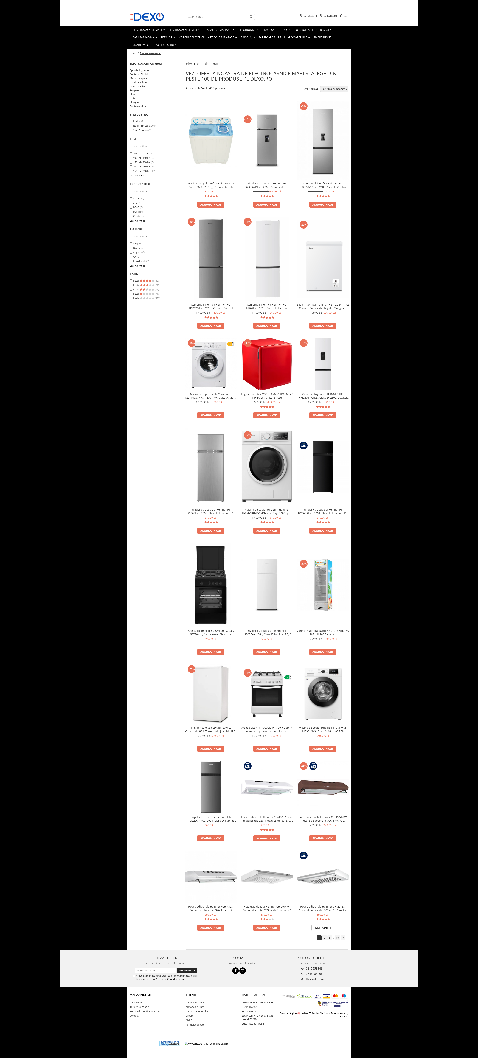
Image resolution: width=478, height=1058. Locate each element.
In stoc (137, 121)
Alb (135, 243)
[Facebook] (235, 970)
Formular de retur (196, 1024)
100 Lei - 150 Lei (141, 157)
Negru (136, 248)
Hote (132, 98)
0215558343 (314, 968)
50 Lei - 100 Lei (141, 153)
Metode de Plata (195, 1007)
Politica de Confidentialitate (170, 979)
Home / (134, 53)
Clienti (191, 995)
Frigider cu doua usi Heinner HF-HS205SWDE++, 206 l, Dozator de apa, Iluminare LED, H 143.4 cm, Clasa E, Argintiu (266, 185)
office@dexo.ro (314, 979)
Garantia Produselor (197, 1011)
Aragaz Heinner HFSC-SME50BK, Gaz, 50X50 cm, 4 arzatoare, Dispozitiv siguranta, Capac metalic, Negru (211, 632)
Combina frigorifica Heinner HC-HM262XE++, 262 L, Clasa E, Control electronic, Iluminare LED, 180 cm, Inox (211, 306)
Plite (132, 94)
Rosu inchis (139, 261)
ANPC (189, 1020)
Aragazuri (135, 90)
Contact (134, 1015)
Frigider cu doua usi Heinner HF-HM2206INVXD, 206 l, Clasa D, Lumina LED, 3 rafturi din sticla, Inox (211, 818)
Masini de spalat (139, 78)
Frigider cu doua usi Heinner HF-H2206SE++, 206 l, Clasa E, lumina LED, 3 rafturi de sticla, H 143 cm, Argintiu (211, 511)
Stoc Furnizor (140, 130)
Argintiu (137, 252)
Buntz (136, 211)
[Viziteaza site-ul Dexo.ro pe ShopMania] (169, 1043)
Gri (134, 256)
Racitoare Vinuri (138, 106)
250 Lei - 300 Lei (141, 171)
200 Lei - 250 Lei (141, 166)
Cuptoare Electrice (140, 74)
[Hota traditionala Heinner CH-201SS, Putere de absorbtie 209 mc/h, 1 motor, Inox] (323, 877)
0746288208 (314, 973)
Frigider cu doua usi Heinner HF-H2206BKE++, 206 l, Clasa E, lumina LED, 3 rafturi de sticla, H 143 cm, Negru (323, 511)
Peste (136, 280)
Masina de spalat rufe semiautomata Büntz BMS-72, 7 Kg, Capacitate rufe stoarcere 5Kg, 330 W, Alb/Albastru (211, 185)
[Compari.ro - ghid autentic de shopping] (143, 1043)
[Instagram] (242, 970)
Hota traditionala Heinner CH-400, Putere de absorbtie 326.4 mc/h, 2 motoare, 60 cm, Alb (267, 818)
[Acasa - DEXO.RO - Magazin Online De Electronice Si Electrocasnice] (148, 16)
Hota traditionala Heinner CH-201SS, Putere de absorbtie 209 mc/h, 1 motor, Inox (322, 908)
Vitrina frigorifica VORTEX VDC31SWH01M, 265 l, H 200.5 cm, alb (323, 632)
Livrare (189, 1015)
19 (337, 937)
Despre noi (136, 1002)
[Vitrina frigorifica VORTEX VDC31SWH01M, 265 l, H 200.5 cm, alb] (323, 585)
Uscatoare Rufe (138, 82)
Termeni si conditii (140, 1007)
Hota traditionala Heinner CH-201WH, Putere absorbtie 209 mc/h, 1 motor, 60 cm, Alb (267, 908)
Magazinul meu (141, 995)
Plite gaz (134, 102)
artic (135, 203)
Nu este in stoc (141, 125)
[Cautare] (251, 17)
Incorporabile (137, 86)
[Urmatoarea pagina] (343, 937)
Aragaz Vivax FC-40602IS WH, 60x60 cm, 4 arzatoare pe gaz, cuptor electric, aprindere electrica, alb (267, 729)
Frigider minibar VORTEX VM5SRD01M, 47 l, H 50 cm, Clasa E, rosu (267, 395)
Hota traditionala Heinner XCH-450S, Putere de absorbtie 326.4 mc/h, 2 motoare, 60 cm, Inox (211, 908)
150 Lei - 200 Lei (141, 162)
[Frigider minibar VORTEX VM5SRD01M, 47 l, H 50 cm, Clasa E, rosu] (267, 364)
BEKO (136, 207)
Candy (136, 216)
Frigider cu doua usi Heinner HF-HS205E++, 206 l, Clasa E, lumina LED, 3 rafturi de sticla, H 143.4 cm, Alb (267, 632)
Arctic (136, 198)
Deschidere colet (195, 1002)
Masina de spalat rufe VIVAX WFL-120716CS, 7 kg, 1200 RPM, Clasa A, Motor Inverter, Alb (211, 395)
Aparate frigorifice (140, 70)
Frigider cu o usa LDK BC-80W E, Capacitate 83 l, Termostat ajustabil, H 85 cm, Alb (211, 729)
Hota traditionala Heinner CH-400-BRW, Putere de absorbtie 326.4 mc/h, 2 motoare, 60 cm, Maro (322, 818)
